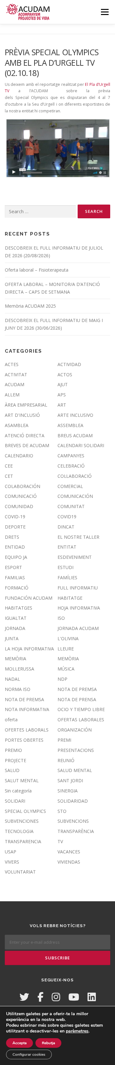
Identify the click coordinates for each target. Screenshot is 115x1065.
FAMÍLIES (67, 577)
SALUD (12, 770)
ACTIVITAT (16, 374)
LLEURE (65, 649)
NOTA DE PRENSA (76, 699)
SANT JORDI (70, 780)
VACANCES (68, 852)
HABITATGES (18, 608)
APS (61, 395)
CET (9, 476)
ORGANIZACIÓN (74, 730)
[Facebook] (40, 996)
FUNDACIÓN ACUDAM (28, 598)
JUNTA (12, 638)
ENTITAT (66, 547)
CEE (9, 466)
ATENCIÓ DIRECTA (24, 435)
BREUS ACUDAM (75, 435)
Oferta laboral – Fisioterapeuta (36, 270)
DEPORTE (15, 527)
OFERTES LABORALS (27, 730)
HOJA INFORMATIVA (78, 608)
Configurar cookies (28, 1054)
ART (61, 405)
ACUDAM (14, 384)
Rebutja (48, 1043)
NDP (62, 679)
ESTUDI (65, 567)
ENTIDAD (15, 547)
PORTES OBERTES (24, 740)
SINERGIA (67, 791)
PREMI (64, 740)
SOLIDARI (15, 801)
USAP (10, 852)
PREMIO (13, 750)
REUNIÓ (65, 760)
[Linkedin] (92, 996)
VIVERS (12, 862)
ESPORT (13, 567)
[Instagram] (56, 996)
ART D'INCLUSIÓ (22, 415)
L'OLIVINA (68, 638)
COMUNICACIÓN (75, 496)
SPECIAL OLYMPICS (25, 811)
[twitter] (24, 996)
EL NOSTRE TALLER (78, 537)
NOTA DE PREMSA (77, 689)
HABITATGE (69, 598)
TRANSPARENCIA (23, 841)
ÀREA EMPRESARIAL (26, 405)
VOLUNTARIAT (20, 872)
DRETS (12, 537)
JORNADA (15, 628)
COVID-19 (15, 517)
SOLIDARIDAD (72, 801)
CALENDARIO (19, 456)
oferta (11, 719)
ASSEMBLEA (70, 425)
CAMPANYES (70, 456)
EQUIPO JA (16, 557)
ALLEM (12, 395)
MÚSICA (65, 669)
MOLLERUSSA (19, 669)
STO (61, 811)
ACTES (12, 364)
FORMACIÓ (16, 588)
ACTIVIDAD (69, 364)
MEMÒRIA (15, 659)
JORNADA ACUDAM (78, 628)
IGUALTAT (16, 618)
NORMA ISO (17, 689)
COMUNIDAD (19, 506)
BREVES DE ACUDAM (27, 445)
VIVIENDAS (68, 862)
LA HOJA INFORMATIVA (29, 649)
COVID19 (66, 517)
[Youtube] (73, 996)
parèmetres (77, 1031)
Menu (104, 12)
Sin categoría (18, 791)
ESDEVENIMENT (74, 557)
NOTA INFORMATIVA (27, 709)
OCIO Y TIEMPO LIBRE (81, 709)
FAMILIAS (15, 577)
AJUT (62, 384)
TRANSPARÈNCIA (75, 831)
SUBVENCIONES (22, 821)
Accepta (19, 1043)
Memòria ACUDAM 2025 (30, 306)
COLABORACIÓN (22, 486)
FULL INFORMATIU (77, 588)
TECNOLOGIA (19, 831)
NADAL (12, 679)
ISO (61, 618)
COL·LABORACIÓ (74, 476)
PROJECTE (15, 760)
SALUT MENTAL (22, 780)
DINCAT (65, 527)
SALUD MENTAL (74, 770)
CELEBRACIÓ (71, 466)
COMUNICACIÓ (21, 496)
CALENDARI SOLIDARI (80, 445)
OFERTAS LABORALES (80, 719)
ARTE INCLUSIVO (75, 415)
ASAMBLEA (16, 425)
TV (60, 841)
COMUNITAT (71, 506)
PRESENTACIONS (75, 750)
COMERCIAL (70, 486)
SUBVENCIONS (73, 821)
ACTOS (64, 374)
